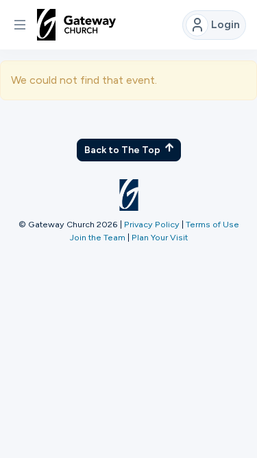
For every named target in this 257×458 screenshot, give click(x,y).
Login (225, 24)
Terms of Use (212, 224)
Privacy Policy (152, 224)
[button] (20, 25)
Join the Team (97, 237)
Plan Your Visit (160, 237)
